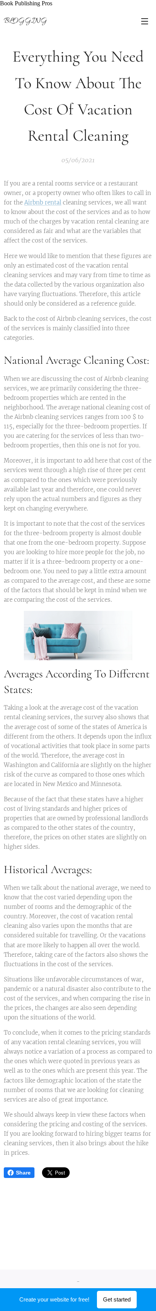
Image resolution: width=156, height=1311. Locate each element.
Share (23, 1173)
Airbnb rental (42, 202)
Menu (144, 21)
